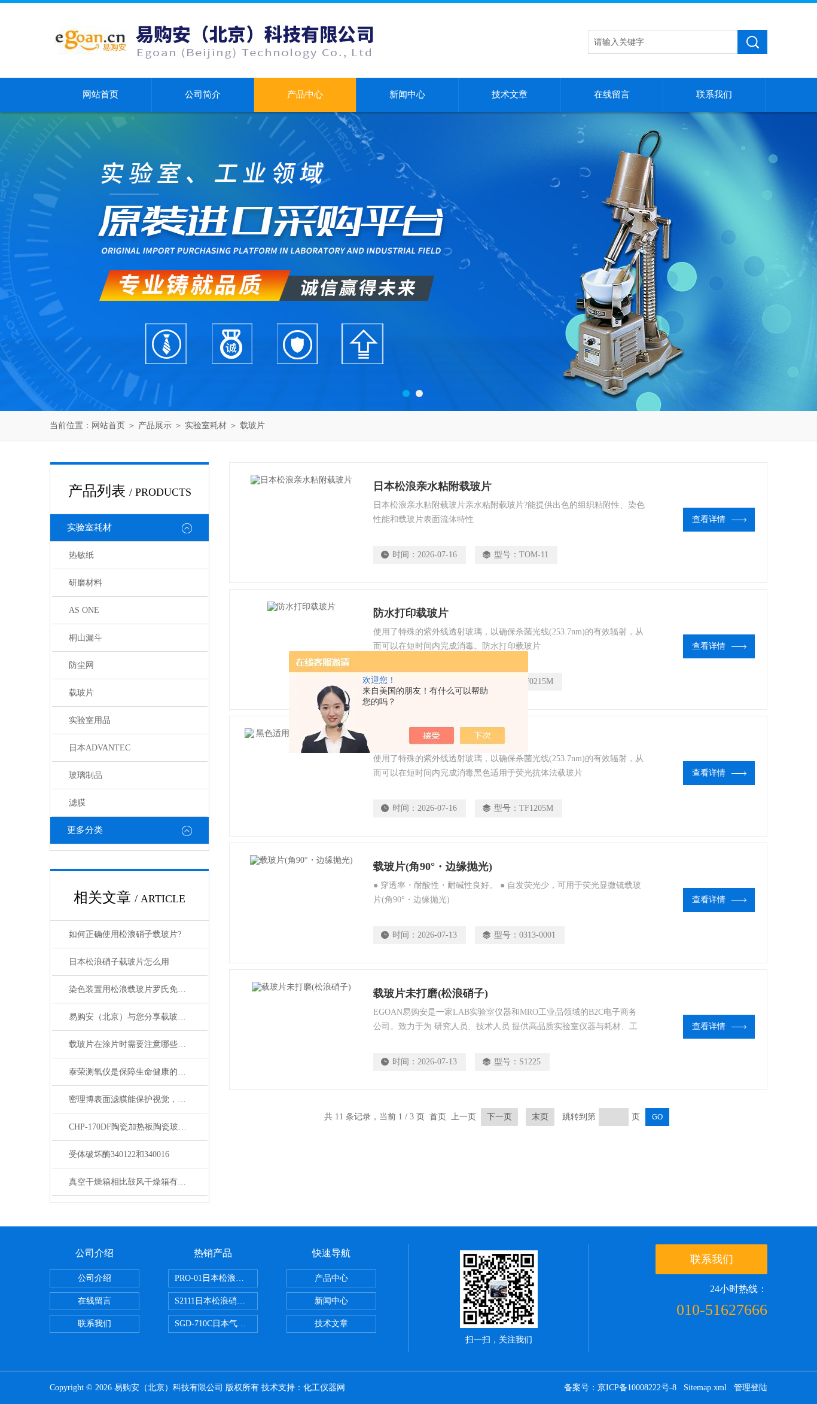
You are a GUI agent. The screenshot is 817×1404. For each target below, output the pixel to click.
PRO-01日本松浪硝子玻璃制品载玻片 (216, 1278)
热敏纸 (81, 555)
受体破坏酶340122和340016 (119, 1154)
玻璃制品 (85, 775)
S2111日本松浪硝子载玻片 (216, 1300)
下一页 (499, 1116)
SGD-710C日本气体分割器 (216, 1323)
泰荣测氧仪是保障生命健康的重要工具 (138, 1071)
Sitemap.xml (705, 1387)
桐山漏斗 (85, 637)
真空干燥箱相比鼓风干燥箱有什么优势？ (138, 1181)
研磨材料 (85, 582)
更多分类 (85, 830)
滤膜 (77, 802)
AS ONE (84, 610)
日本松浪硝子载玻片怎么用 (119, 961)
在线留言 (612, 94)
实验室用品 (90, 720)
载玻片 (252, 425)
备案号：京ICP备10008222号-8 (620, 1387)
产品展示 (155, 425)
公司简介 (203, 94)
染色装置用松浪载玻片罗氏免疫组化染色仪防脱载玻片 (138, 989)
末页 (540, 1116)
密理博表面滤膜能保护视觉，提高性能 (138, 1099)
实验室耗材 (206, 425)
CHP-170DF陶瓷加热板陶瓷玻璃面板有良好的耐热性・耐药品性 (138, 1126)
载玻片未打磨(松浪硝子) (430, 993)
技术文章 (510, 94)
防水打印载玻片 (411, 613)
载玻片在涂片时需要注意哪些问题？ (136, 1044)
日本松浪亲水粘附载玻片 (432, 486)
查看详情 (708, 519)
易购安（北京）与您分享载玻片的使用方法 (138, 1016)
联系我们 (714, 94)
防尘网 (81, 665)
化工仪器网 (324, 1387)
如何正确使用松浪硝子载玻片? (125, 934)
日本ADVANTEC (99, 747)
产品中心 (305, 94)
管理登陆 (750, 1387)
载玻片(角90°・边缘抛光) (432, 866)
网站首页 (100, 94)
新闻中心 (407, 94)
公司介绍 (94, 1278)
